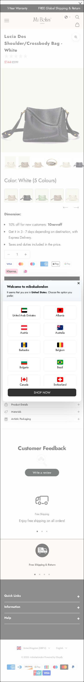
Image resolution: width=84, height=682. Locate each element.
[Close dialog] (79, 283)
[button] (24, 312)
